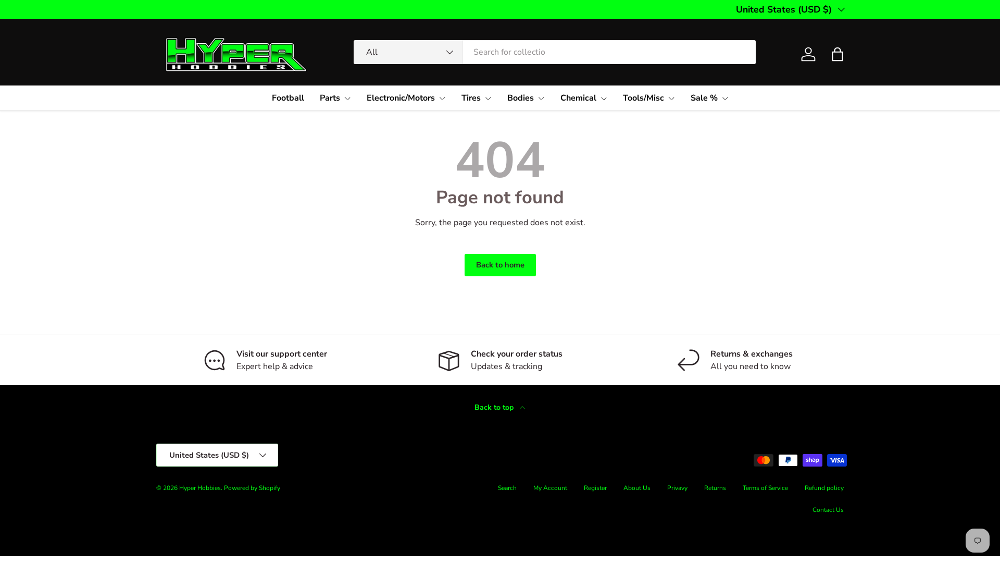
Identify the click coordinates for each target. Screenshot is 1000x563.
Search (507, 488)
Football (288, 98)
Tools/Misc (643, 98)
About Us (637, 488)
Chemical (578, 98)
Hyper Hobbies (200, 488)
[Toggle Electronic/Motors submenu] (442, 98)
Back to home (500, 265)
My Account (550, 488)
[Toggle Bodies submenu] (541, 98)
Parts (330, 98)
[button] (837, 54)
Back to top (495, 407)
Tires (471, 98)
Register (595, 488)
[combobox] (555, 52)
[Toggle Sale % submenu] (725, 98)
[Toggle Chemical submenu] (603, 98)
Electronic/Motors (401, 98)
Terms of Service (765, 488)
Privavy (677, 488)
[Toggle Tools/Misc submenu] (671, 98)
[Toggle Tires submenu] (488, 98)
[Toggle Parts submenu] (347, 98)
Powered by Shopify (252, 488)
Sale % (704, 98)
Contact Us (828, 510)
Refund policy (824, 488)
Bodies (520, 98)
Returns (715, 488)
